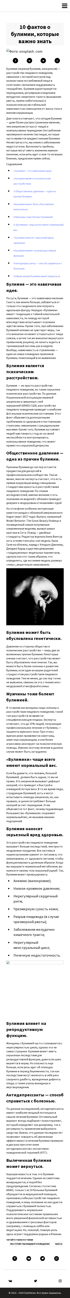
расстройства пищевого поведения (30, 1244)
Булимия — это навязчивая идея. (32, 170)
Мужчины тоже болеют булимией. (33, 217)
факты (58, 1244)
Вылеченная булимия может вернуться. (36, 276)
